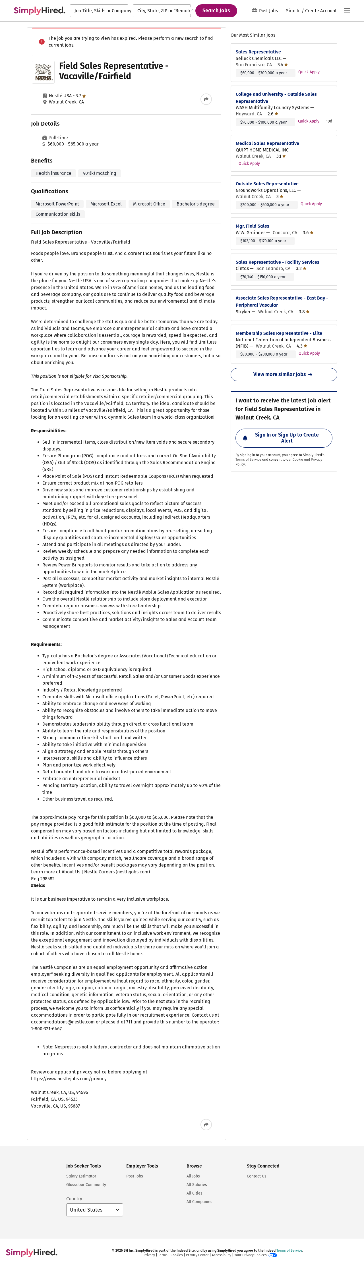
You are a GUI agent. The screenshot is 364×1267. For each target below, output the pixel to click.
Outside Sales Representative (267, 183)
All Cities (194, 1193)
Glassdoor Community (86, 1184)
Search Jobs (216, 10)
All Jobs (193, 1176)
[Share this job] (206, 99)
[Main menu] (347, 10)
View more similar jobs (279, 374)
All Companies (199, 1201)
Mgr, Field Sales (252, 226)
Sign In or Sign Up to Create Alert (287, 438)
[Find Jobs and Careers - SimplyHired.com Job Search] (39, 11)
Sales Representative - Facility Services (277, 262)
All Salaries (197, 1184)
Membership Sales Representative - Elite (279, 333)
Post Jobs (268, 10)
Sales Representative (258, 52)
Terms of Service (248, 460)
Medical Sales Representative (267, 143)
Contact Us (256, 1176)
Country (74, 1198)
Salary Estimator (81, 1176)
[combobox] (99, 10)
